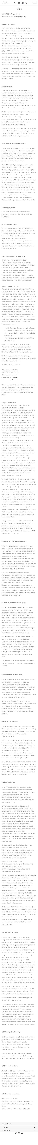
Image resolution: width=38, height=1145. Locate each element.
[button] (34, 3)
